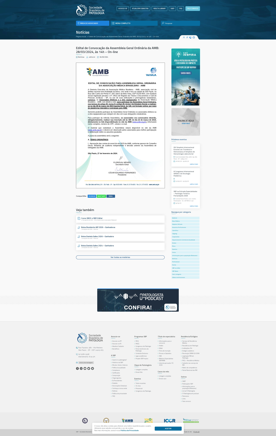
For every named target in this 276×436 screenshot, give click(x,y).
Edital (160, 348)
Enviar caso (162, 378)
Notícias (82, 32)
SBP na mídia (176, 268)
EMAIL (111, 196)
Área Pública (176, 221)
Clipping (174, 234)
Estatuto (115, 383)
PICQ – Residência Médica (190, 360)
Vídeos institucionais (178, 277)
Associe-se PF (117, 341)
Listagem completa (142, 369)
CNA (160, 356)
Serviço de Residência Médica (189, 342)
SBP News (175, 271)
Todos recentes (141, 383)
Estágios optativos (188, 351)
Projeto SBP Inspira (142, 358)
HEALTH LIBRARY (159, 8)
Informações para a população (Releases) (184, 255)
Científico (175, 230)
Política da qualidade (118, 367)
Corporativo (175, 237)
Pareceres (185, 396)
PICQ (137, 341)
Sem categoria (176, 274)
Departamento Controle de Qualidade (183, 240)
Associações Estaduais (119, 386)
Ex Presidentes (117, 380)
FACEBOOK (92, 196)
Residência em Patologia (190, 345)
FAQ (180, 8)
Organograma (116, 378)
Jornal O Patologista (188, 391)
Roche (174, 265)
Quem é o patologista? (119, 360)
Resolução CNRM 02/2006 (190, 353)
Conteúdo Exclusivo (142, 353)
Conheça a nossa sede (119, 388)
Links (184, 398)
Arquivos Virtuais (177, 224)
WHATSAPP (101, 196)
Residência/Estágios (189, 336)
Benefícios (115, 349)
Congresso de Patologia (143, 346)
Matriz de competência (189, 367)
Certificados (116, 373)
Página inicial (81, 37)
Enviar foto (139, 372)
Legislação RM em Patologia (188, 357)
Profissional (175, 262)
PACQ (137, 343)
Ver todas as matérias (120, 257)
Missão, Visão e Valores (120, 365)
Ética (173, 246)
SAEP (172, 8)
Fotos (174, 252)
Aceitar (168, 428)
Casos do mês (163, 371)
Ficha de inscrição (164, 351)
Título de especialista (166, 336)
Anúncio (174, 218)
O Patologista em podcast (190, 393)
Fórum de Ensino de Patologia (142, 350)
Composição (116, 375)
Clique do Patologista (142, 365)
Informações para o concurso (165, 342)
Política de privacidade (119, 393)
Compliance (116, 370)
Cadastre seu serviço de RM (190, 364)
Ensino (174, 243)
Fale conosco (192, 8)
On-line (138, 386)
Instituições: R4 (187, 348)
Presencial (139, 388)
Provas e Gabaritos (165, 353)
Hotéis (161, 345)
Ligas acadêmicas (141, 356)
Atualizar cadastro (140, 8)
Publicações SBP (187, 384)
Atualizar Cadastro (118, 346)
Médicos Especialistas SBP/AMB (166, 359)
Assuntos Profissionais (179, 227)
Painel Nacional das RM (189, 370)
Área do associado (89, 23)
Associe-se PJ (116, 343)
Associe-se (122, 8)
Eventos (174, 249)
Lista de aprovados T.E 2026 (166, 364)
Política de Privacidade (130, 430)
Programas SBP (140, 336)
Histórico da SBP (117, 362)
